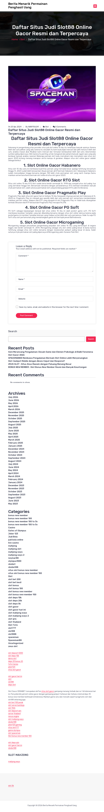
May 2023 (13, 504)
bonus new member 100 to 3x (23, 521)
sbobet (11, 564)
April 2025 (13, 437)
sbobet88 (13, 567)
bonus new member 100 (20, 518)
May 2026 (13, 403)
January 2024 (15, 482)
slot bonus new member (20, 591)
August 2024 (14, 461)
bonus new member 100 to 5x (23, 524)
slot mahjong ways (17, 613)
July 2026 (13, 397)
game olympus (14, 730)
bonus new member (18, 515)
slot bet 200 (14, 579)
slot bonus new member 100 (22, 594)
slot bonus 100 (15, 588)
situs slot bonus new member (23, 570)
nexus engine (13, 716)
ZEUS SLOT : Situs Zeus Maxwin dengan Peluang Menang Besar (40, 364)
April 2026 (13, 406)
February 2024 (15, 479)
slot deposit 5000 (15, 653)
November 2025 (16, 415)
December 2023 (16, 485)
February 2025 (15, 443)
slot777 (12, 628)
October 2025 (15, 418)
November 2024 (16, 452)
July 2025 (13, 427)
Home (15, 39)
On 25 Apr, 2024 (14, 127)
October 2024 (15, 455)
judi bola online (15, 540)
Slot (22, 39)
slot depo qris (13, 742)
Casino (11, 527)
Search (12, 331)
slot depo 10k (15, 597)
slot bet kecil (14, 582)
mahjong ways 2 (16, 555)
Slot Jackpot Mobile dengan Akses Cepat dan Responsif (36, 361)
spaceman (13, 637)
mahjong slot (14, 549)
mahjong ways (15, 552)
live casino (13, 543)
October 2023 (15, 491)
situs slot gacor (14, 670)
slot (9, 679)
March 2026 (14, 409)
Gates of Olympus (17, 530)
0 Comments (60, 127)
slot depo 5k (14, 603)
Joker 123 (13, 533)
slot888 (12, 634)
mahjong (12, 546)
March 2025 (14, 440)
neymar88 (13, 558)
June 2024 (13, 467)
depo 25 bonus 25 (15, 661)
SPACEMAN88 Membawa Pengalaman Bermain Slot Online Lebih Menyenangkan (48, 358)
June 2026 (13, 400)
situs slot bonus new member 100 (25, 573)
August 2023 (14, 497)
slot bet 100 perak (15, 702)
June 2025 (13, 430)
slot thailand (14, 622)
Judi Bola (13, 536)
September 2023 (16, 494)
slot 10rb (11, 708)
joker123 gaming (15, 725)
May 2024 (13, 470)
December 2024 (16, 449)
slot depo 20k (15, 600)
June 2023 (13, 500)
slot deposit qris (14, 711)
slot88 (11, 631)
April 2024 (13, 473)
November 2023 (16, 488)
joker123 (11, 667)
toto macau (13, 664)
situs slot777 (13, 728)
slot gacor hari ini (17, 610)
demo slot (12, 659)
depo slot (12, 685)
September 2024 (16, 458)
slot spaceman (14, 733)
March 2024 (14, 476)
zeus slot (13, 646)
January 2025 (15, 446)
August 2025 (14, 424)
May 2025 (13, 434)
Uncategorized (15, 643)
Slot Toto (13, 625)
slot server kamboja (16, 705)
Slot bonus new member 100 (20, 736)
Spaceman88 (15, 640)
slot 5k (11, 786)
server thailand (14, 714)
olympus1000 (14, 561)
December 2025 (16, 412)
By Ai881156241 (32, 127)
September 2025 (16, 421)
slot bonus (13, 585)
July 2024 (13, 464)
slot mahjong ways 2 (18, 616)
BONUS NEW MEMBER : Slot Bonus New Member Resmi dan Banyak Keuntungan (47, 367)
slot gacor (13, 607)
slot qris (12, 619)
